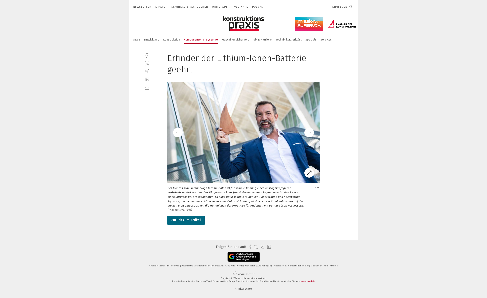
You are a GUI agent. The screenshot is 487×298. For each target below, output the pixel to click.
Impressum (217, 266)
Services (326, 39)
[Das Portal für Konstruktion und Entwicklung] (136, 39)
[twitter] (147, 63)
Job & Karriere (262, 39)
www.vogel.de (308, 281)
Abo (326, 266)
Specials (311, 39)
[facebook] (147, 55)
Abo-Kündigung (264, 266)
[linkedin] (147, 79)
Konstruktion (171, 39)
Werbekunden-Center (298, 266)
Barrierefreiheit (203, 266)
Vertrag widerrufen (246, 266)
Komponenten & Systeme (201, 39)
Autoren (334, 266)
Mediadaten (280, 266)
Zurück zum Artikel (186, 220)
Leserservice (173, 266)
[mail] (147, 87)
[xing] (147, 71)
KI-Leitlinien (317, 266)
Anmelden (339, 6)
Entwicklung (151, 39)
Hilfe (233, 266)
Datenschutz (187, 266)
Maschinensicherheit (235, 39)
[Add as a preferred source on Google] (244, 257)
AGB (227, 266)
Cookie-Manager (157, 266)
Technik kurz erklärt (288, 39)
